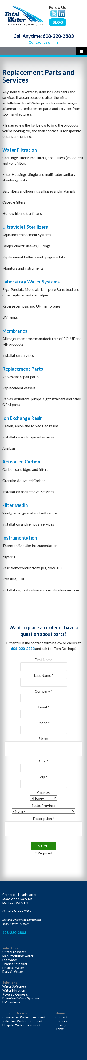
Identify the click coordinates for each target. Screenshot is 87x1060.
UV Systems (11, 1002)
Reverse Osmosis (15, 994)
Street (43, 738)
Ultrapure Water (14, 952)
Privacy (60, 1025)
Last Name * (43, 675)
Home (60, 1013)
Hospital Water (13, 968)
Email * (43, 707)
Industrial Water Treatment (22, 1021)
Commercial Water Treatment (23, 1017)
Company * (43, 691)
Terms (60, 1029)
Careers (61, 1021)
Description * (43, 818)
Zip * (43, 776)
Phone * (43, 722)
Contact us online (43, 42)
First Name (43, 659)
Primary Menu (81, 51)
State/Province (43, 805)
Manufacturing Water (17, 956)
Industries (10, 948)
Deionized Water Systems (21, 998)
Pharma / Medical (14, 964)
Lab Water (9, 960)
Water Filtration (13, 990)
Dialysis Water (12, 971)
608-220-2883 (58, 36)
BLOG (57, 22)
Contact (61, 1017)
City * (43, 761)
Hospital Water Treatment (21, 1025)
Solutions (9, 982)
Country (43, 792)
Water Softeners (14, 986)
